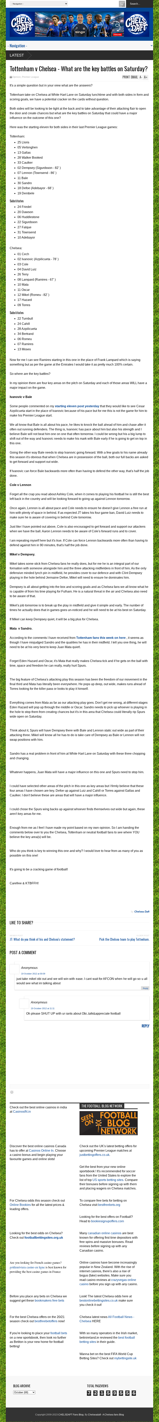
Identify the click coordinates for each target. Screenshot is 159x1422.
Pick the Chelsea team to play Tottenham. (124, 939)
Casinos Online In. (41, 1150)
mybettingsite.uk (125, 1358)
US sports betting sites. (108, 1180)
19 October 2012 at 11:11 (42, 1008)
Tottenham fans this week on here (101, 637)
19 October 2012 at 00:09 (33, 974)
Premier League (30, 77)
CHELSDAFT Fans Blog (71, 1414)
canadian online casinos (104, 1233)
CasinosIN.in (22, 1111)
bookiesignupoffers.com (107, 1221)
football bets (58, 1333)
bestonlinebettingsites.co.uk (99, 1300)
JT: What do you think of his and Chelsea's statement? (42, 939)
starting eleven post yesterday (77, 406)
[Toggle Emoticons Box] (12, 1092)
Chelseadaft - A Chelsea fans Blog (106, 1414)
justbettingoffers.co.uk (94, 1154)
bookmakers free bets (49, 1300)
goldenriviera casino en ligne (27, 1267)
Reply (145, 988)
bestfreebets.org (109, 1204)
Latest (17, 55)
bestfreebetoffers (46, 1321)
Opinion (16, 77)
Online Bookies (20, 1204)
